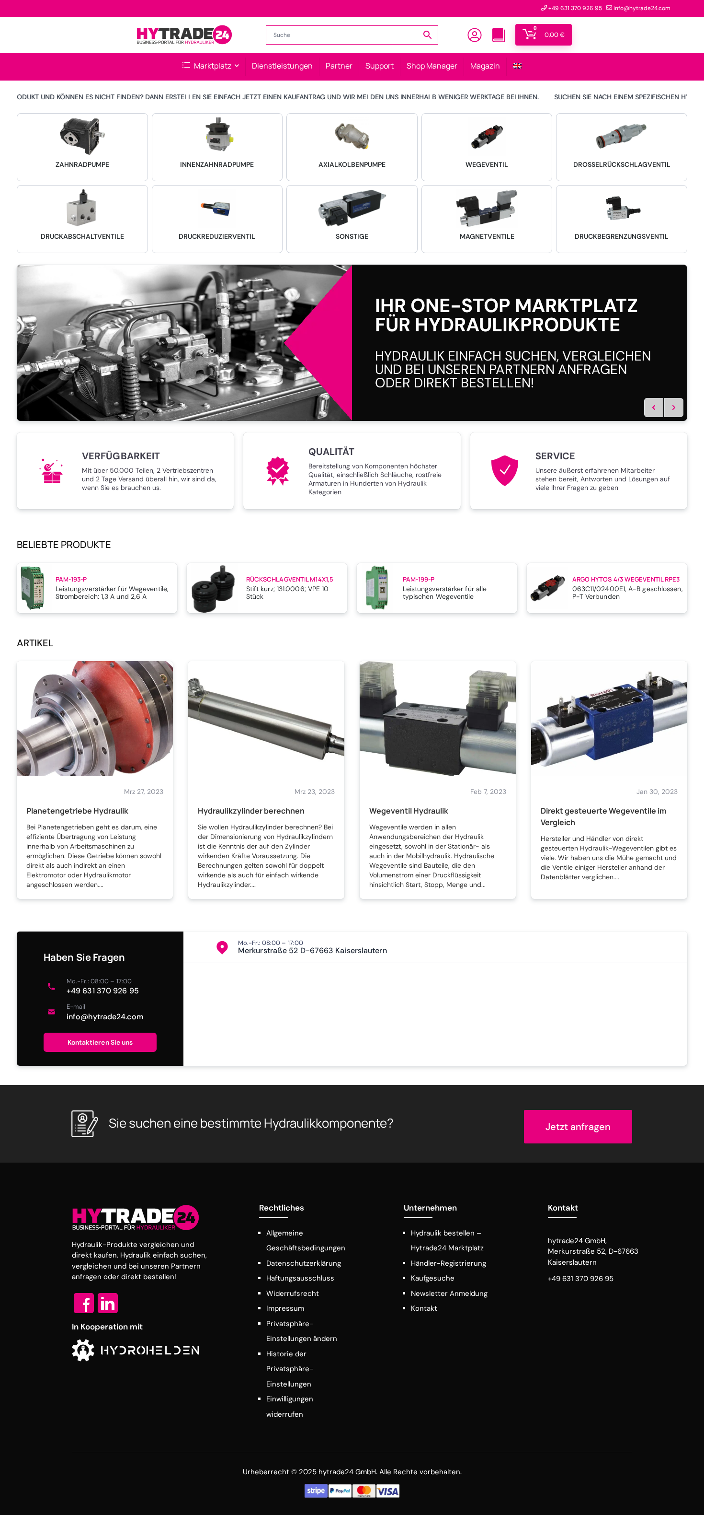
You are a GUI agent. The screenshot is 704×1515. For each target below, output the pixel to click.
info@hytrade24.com (105, 1017)
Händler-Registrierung (448, 1263)
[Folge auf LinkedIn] (108, 1303)
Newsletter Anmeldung (449, 1293)
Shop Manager (432, 65)
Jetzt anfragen (578, 1126)
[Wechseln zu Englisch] (517, 67)
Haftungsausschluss (300, 1278)
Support (379, 65)
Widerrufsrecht (292, 1293)
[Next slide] (673, 407)
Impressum (285, 1308)
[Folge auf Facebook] (84, 1303)
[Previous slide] (653, 407)
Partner (339, 65)
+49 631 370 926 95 (103, 991)
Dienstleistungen (282, 65)
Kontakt (424, 1308)
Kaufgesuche (432, 1278)
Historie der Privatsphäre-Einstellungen (289, 1369)
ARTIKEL (35, 643)
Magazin (485, 65)
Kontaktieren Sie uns (100, 1042)
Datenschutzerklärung (303, 1263)
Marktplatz (212, 65)
